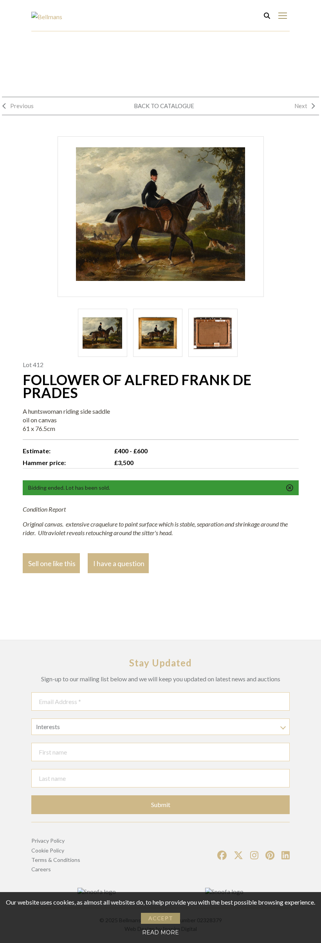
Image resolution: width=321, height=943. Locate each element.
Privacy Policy (48, 840)
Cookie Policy (47, 850)
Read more (160, 932)
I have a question (118, 563)
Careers (41, 869)
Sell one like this (52, 563)
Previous (22, 105)
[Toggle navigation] (282, 15)
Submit (160, 804)
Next (300, 105)
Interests (48, 726)
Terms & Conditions (55, 859)
